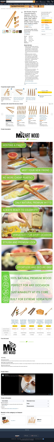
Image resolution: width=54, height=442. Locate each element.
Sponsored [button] (2, 414)
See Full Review (18, 375)
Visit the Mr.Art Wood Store (28, 24)
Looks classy (13, 375)
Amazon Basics (16, 4)
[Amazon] (3, 1)
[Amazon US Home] (17, 436)
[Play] (2, 394)
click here (5, 405)
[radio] (4, 31)
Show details (41, 97)
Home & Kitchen (3, 8)
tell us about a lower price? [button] (12, 408)
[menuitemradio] (50, 394)
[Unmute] (52, 394)
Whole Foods (37, 4)
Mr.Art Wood (47, 25)
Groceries (32, 4)
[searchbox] (21, 2)
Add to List (43, 34)
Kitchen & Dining (8, 8)
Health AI (5, 4)
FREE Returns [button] (26, 33)
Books (47, 4)
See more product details (29, 81)
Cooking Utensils (22, 8)
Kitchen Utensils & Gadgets (16, 8)
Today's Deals (42, 4)
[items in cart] (52, 1)
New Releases (27, 4)
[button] (1, 4)
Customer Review (7, 375)
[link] (19, 92)
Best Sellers (22, 4)
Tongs (27, 8)
